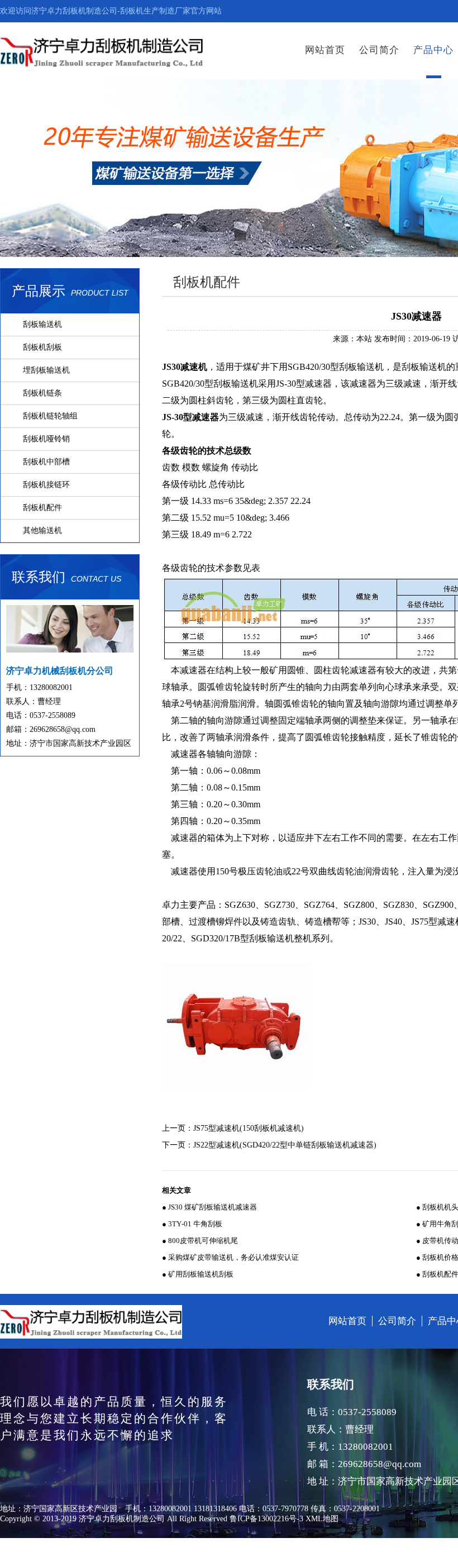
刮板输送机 (42, 324)
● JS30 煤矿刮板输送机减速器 (209, 1207)
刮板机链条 (42, 393)
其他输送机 (42, 530)
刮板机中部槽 (46, 462)
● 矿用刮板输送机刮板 (197, 1274)
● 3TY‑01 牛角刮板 (192, 1224)
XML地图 (322, 1519)
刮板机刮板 (42, 347)
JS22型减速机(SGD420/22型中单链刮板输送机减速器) (284, 1145)
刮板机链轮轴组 (50, 416)
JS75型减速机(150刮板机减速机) (248, 1128)
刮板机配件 (42, 507)
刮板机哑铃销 (46, 439)
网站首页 (325, 50)
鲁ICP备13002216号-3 (266, 1519)
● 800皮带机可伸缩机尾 (200, 1240)
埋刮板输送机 (46, 370)
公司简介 (379, 50)
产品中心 (433, 50)
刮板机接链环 (46, 484)
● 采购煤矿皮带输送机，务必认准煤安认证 (230, 1257)
